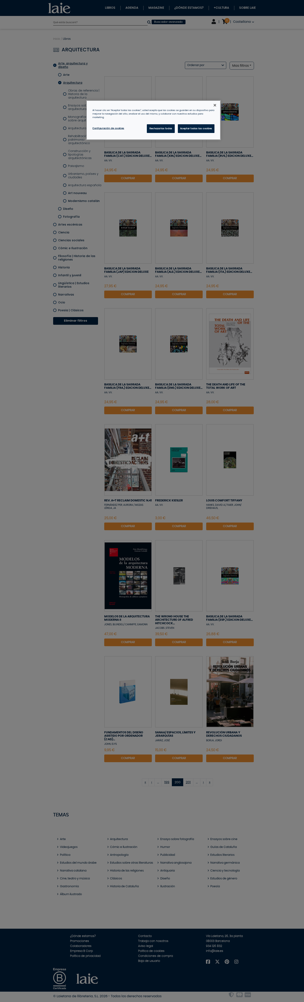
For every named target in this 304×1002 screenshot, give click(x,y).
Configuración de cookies (108, 128)
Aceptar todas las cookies (196, 128)
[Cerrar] (214, 105)
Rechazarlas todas (161, 128)
